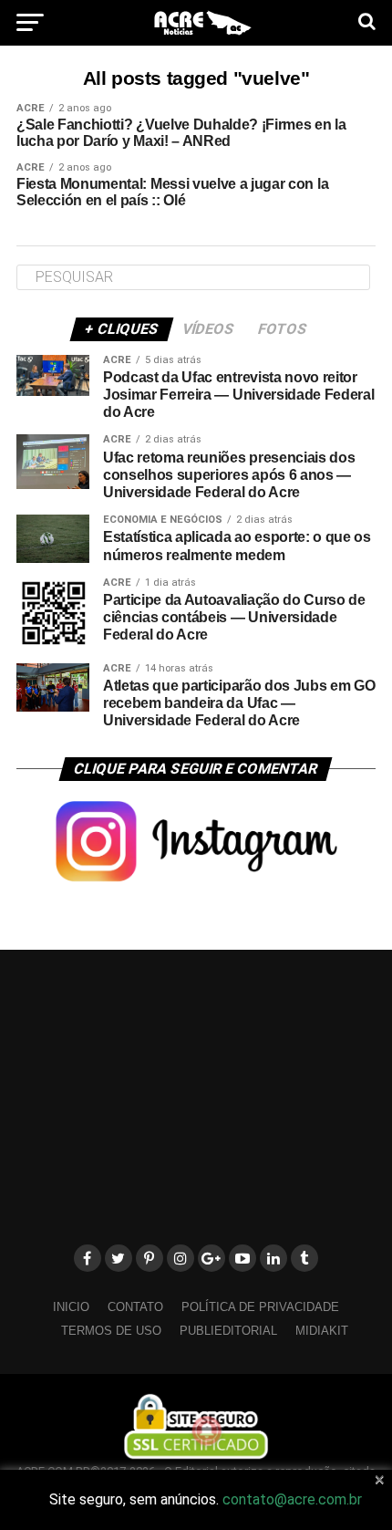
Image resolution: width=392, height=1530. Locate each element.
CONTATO (135, 1307)
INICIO (71, 1307)
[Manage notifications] (207, 1430)
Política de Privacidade (260, 1307)
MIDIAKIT (321, 1330)
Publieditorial (228, 1330)
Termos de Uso (111, 1330)
